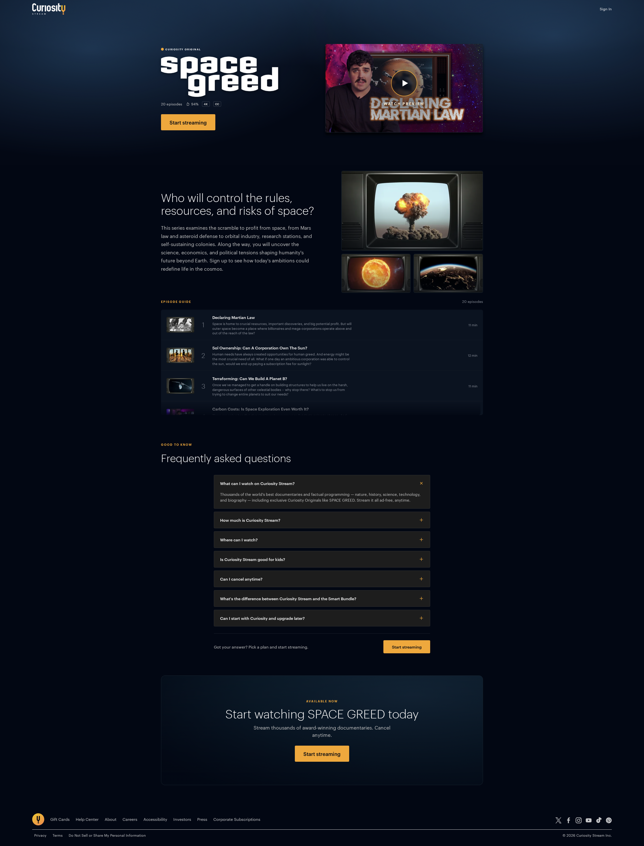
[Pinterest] (609, 820)
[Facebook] (569, 820)
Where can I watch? (239, 539)
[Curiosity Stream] (48, 9)
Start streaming (188, 122)
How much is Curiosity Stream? (250, 520)
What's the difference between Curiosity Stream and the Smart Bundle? (288, 598)
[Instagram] (579, 820)
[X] (558, 820)
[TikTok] (599, 820)
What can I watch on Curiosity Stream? (257, 483)
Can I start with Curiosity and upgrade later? (262, 618)
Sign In (606, 8)
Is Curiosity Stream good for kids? (252, 559)
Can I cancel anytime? (241, 579)
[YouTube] (589, 820)
